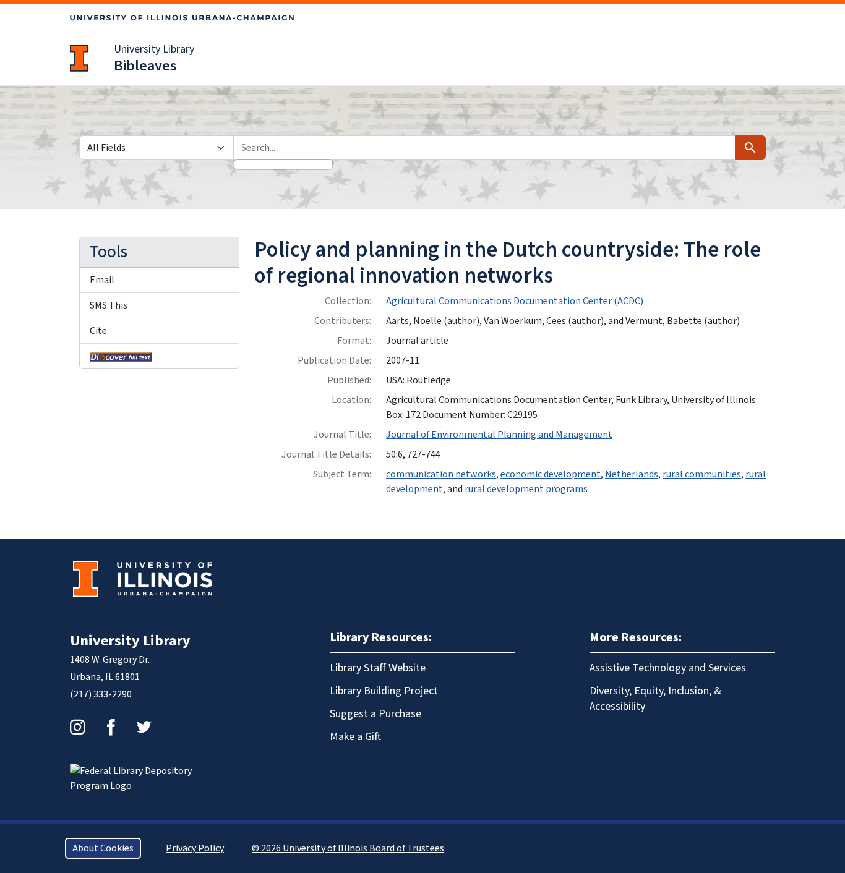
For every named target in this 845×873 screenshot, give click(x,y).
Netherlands (631, 474)
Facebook (111, 727)
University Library (154, 49)
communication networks (441, 474)
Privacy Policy (195, 848)
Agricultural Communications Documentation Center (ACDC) (514, 301)
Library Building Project (384, 691)
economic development (550, 474)
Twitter (144, 727)
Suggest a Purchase (375, 714)
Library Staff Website (378, 668)
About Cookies (103, 848)
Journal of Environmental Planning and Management (499, 434)
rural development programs (526, 489)
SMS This (108, 305)
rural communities (702, 474)
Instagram (77, 727)
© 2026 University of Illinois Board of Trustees (348, 848)
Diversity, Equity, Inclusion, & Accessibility (655, 698)
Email (102, 280)
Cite (98, 331)
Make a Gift (355, 736)
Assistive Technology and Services (668, 668)
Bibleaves (145, 66)
